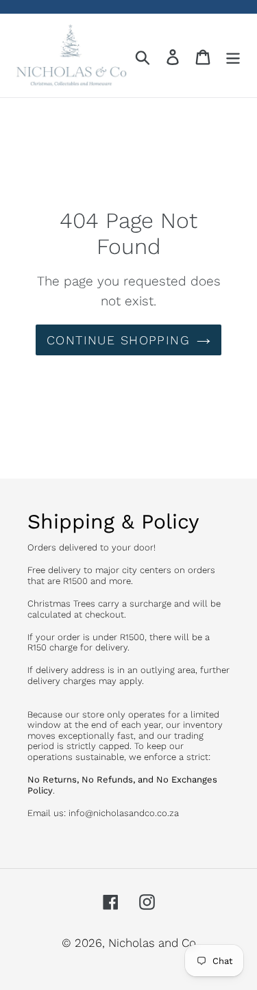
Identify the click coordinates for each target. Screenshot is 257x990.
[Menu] (233, 55)
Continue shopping (118, 340)
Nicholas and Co (152, 943)
